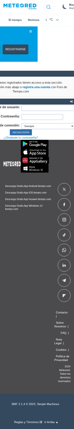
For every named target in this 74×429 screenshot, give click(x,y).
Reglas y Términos (26, 422)
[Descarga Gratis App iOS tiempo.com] (35, 152)
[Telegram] (64, 280)
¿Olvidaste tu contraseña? (21, 137)
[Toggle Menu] (30, 31)
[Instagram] (64, 219)
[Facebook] (64, 204)
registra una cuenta (36, 87)
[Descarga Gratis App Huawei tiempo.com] (35, 160)
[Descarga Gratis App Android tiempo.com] (35, 144)
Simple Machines (48, 404)
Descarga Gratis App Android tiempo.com (28, 186)
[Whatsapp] (64, 250)
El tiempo (15, 20)
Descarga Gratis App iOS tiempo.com (25, 192)
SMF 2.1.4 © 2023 (23, 404)
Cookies (61, 349)
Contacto (62, 312)
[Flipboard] (64, 295)
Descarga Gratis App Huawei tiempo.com (28, 199)
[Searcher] (48, 6)
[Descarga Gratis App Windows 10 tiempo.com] (35, 168)
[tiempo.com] (19, 6)
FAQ (63, 333)
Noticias (33, 20)
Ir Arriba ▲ (51, 422)
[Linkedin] (64, 265)
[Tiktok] (64, 234)
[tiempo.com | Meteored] (12, 163)
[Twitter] (64, 189)
